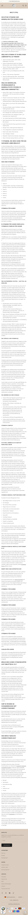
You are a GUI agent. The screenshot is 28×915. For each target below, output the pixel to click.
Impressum (3, 876)
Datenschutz (4, 879)
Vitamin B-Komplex (19, 579)
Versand (3, 886)
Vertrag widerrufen (5, 888)
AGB (2, 881)
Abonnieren (7, 845)
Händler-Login (4, 867)
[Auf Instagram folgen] (6, 893)
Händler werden (5, 864)
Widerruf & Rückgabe (6, 883)
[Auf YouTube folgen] (9, 893)
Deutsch (20, 897)
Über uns (3, 853)
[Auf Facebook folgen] (2, 893)
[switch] (3, 913)
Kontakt (3, 855)
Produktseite (12, 814)
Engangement (4, 857)
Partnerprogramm (5, 869)
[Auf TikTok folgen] (13, 893)
